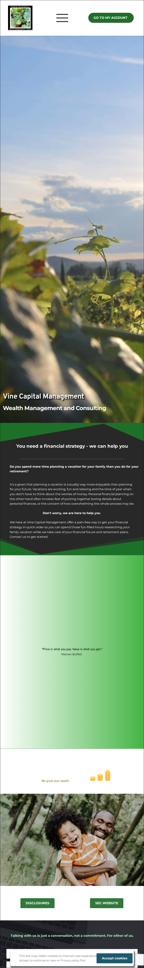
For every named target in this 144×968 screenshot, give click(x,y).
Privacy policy (70, 960)
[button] (138, 953)
